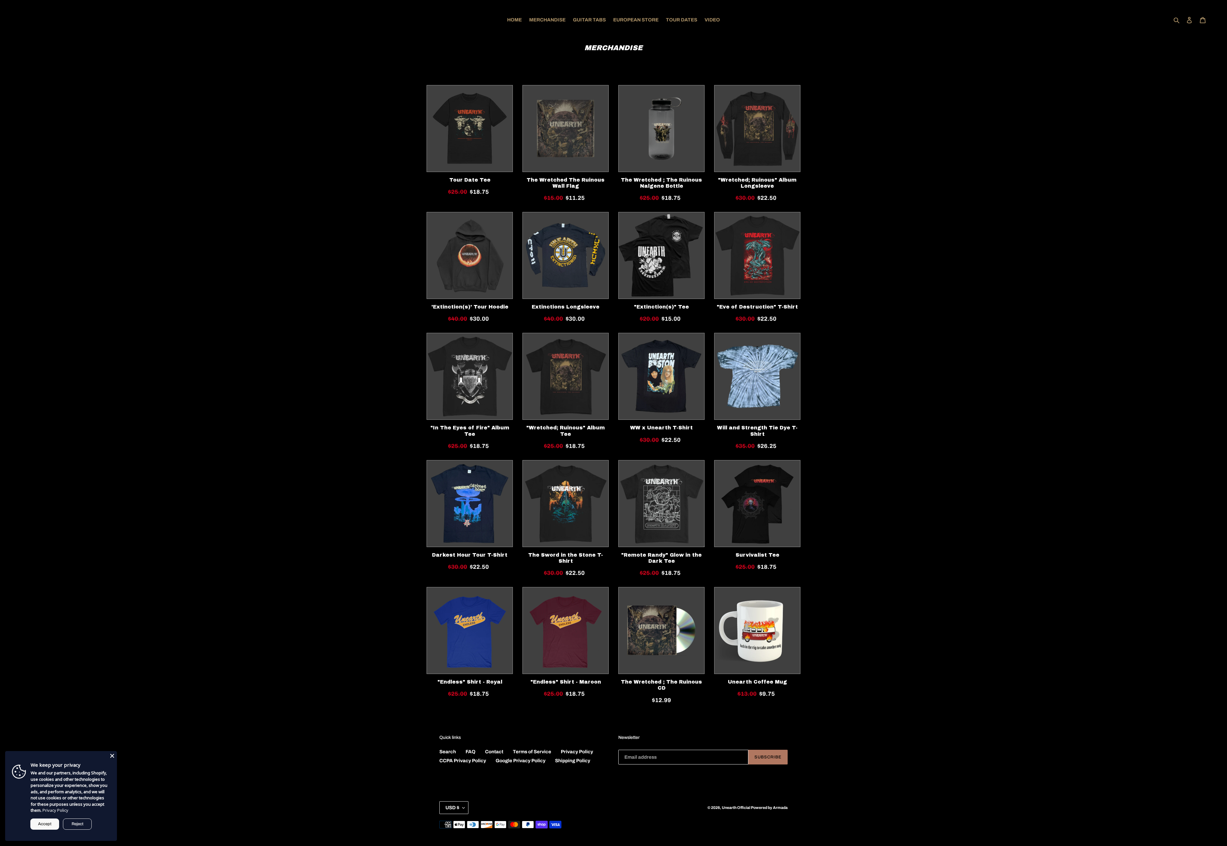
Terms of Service (532, 751)
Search (447, 751)
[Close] (112, 756)
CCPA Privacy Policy (462, 760)
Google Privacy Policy (520, 760)
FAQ (470, 751)
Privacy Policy (577, 751)
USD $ (452, 807)
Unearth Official (736, 807)
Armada (780, 807)
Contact (494, 751)
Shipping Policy (572, 760)
